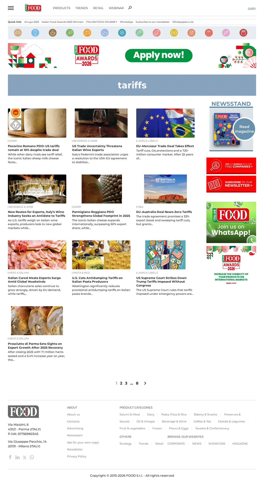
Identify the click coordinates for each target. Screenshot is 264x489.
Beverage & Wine (85, 141)
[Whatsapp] (31, 457)
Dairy (13, 141)
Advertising (75, 428)
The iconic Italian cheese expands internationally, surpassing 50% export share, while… (99, 224)
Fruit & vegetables (132, 428)
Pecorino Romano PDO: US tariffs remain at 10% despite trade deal (34, 148)
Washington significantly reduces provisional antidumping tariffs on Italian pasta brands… (101, 290)
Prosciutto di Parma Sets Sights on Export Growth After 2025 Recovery (35, 345)
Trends (81, 8)
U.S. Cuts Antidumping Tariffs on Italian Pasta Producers (97, 280)
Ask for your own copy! (83, 442)
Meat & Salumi (19, 273)
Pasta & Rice (81, 273)
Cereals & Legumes (231, 421)
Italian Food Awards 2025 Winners (62, 21)
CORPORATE (176, 443)
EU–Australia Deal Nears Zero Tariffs (164, 212)
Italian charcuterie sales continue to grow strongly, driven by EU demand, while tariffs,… (34, 290)
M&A (140, 207)
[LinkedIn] (18, 457)
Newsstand (231, 104)
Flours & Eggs (178, 428)
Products (61, 8)
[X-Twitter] (25, 457)
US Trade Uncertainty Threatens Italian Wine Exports (97, 148)
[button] (10, 8)
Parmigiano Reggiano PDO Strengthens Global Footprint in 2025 (101, 214)
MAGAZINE (240, 443)
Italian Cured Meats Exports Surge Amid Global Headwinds (34, 280)
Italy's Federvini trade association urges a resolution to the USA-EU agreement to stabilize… (100, 158)
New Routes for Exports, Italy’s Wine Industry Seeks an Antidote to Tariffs (36, 214)
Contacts (73, 421)
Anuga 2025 (31, 21)
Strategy (126, 443)
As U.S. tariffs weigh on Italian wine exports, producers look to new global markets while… (34, 224)
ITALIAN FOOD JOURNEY (101, 21)
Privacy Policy (76, 456)
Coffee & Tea (202, 421)
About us (73, 414)
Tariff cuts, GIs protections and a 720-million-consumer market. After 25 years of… (164, 154)
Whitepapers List (182, 21)
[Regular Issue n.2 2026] (231, 129)
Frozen (157, 428)
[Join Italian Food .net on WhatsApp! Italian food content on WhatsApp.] (231, 242)
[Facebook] (11, 457)
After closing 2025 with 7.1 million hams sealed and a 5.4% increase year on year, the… (36, 355)
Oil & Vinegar (146, 421)
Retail (98, 8)
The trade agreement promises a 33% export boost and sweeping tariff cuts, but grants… (163, 220)
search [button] (130, 7)
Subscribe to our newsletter (153, 21)
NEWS (196, 443)
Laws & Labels (147, 141)
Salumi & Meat (130, 414)
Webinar (116, 8)
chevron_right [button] (145, 383)
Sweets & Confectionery (212, 428)
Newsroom (75, 435)
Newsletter (75, 449)
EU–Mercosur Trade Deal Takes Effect (165, 146)
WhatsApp (126, 21)
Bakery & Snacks (205, 414)
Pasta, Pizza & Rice (174, 414)
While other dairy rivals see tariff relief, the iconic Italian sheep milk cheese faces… (35, 158)
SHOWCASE (217, 443)
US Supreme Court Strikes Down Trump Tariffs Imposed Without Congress (161, 281)
